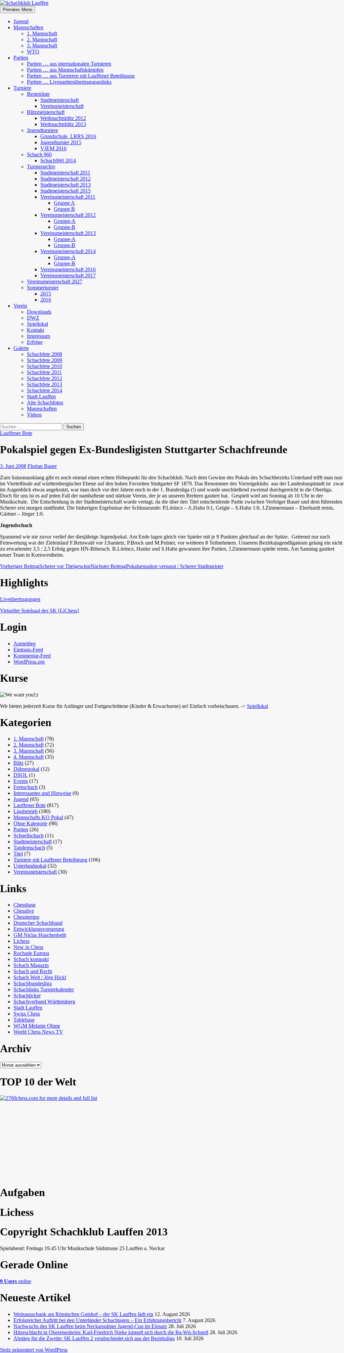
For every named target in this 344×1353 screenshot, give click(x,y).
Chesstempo (26, 917)
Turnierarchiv (41, 166)
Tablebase (24, 1020)
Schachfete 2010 (44, 366)
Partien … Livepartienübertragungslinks (69, 82)
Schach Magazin (31, 965)
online (15, 1281)
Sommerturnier (42, 287)
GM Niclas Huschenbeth (39, 935)
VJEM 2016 (53, 148)
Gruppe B (64, 209)
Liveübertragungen (20, 599)
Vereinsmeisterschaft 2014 (68, 251)
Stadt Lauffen (41, 396)
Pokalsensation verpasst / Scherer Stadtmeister (156, 566)
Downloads (39, 312)
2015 (45, 293)
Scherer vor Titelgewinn (45, 566)
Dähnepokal (26, 769)
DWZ (33, 318)
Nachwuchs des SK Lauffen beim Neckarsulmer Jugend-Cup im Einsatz (90, 1326)
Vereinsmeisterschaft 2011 (67, 197)
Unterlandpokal (29, 866)
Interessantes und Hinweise (42, 793)
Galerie (21, 348)
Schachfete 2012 (44, 378)
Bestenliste (38, 94)
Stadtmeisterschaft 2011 (65, 172)
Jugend (21, 21)
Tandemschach (29, 847)
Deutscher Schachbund (37, 923)
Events (20, 781)
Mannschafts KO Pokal (38, 817)
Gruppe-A (65, 221)
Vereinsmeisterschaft (62, 106)
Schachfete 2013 (44, 384)
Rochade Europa (31, 953)
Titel (18, 854)
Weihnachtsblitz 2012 (63, 118)
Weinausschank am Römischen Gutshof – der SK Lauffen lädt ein (83, 1314)
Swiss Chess (26, 1014)
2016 (45, 300)
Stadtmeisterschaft (59, 100)
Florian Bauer (42, 466)
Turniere (22, 88)
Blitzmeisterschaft (45, 112)
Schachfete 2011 (44, 372)
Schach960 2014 (58, 160)
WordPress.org (29, 662)
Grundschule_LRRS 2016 (68, 136)
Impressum (38, 336)
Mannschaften (28, 27)
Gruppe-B (64, 227)
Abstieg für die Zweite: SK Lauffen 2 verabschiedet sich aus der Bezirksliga (94, 1338)
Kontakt (35, 330)
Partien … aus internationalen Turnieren (69, 64)
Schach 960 (39, 154)
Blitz (18, 763)
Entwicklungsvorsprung (38, 929)
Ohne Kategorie (30, 823)
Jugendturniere (42, 130)
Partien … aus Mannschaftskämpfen (65, 70)
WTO (33, 51)
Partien (20, 58)
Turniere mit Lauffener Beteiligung (50, 860)
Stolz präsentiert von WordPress (34, 1350)
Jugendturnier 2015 (60, 142)
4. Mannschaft (28, 757)
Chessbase (24, 905)
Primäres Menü (17, 9)
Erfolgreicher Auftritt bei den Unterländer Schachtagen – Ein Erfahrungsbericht (97, 1320)
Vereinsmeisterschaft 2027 (54, 281)
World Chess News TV (38, 1032)
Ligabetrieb (25, 811)
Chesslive (23, 911)
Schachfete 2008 (44, 354)
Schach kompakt (31, 959)
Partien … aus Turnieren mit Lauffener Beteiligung (81, 76)
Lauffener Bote (16, 433)
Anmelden (24, 643)
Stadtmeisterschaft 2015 (65, 191)
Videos (34, 414)
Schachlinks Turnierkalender (43, 989)
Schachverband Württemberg (44, 1001)
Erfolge (35, 342)
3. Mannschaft (42, 45)
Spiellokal (37, 324)
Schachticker (27, 995)
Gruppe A (64, 203)
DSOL (20, 775)
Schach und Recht (32, 971)
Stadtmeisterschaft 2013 (65, 185)
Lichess (21, 941)
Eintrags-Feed (28, 649)
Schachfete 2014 (44, 390)
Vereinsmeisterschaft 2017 (68, 275)
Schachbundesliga (32, 983)
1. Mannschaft (42, 33)
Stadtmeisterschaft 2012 (65, 179)
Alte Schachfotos (45, 402)
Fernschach (25, 787)
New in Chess (28, 947)
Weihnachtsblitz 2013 (63, 124)
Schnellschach (28, 835)
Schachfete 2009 (44, 360)
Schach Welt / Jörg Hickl (39, 977)
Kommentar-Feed (32, 656)
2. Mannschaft (42, 39)
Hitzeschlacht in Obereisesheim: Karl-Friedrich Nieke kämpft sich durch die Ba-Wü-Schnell (110, 1332)
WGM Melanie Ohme (36, 1026)
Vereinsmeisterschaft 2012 (68, 215)
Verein (20, 306)
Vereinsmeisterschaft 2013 (68, 233)
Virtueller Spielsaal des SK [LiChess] (39, 610)
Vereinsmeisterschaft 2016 (68, 269)
